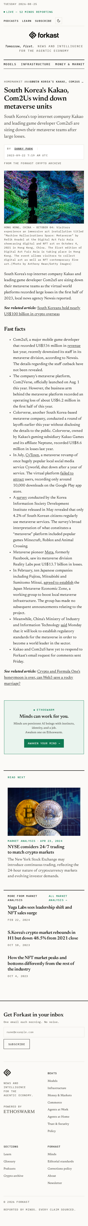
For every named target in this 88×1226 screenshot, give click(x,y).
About (52, 1175)
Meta (49, 552)
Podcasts (11, 20)
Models (10, 64)
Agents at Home (58, 1116)
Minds (52, 1154)
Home (8, 81)
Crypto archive (13, 1175)
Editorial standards (61, 1161)
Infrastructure (35, 64)
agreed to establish (58, 583)
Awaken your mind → (44, 743)
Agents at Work (58, 1109)
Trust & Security (58, 1124)
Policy (52, 1131)
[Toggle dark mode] (58, 20)
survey (21, 498)
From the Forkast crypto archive (32, 163)
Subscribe (43, 20)
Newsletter (55, 1183)
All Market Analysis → (58, 898)
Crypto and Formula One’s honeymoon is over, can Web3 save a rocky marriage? (42, 678)
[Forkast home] (44, 35)
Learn (26, 20)
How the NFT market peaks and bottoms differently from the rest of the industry (41, 963)
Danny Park (23, 148)
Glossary (9, 1161)
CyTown (32, 455)
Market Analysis (25, 81)
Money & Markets (71, 64)
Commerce (55, 1102)
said (64, 625)
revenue (74, 346)
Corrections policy (60, 1168)
